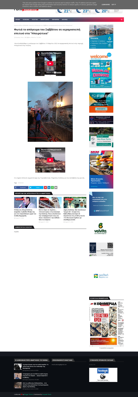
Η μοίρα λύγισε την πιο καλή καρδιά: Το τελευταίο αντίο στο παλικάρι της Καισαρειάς (35, 366)
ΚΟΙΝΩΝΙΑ (25, 25)
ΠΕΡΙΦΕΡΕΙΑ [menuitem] (55, 19)
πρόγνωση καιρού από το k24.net (89, 13)
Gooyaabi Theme (46, 394)
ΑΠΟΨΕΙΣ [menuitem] (65, 19)
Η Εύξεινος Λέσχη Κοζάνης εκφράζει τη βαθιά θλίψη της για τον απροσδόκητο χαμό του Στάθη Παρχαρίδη (25, 213)
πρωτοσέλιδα (104, 348)
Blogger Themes (28, 394)
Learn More (106, 4)
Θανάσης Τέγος (19, 37)
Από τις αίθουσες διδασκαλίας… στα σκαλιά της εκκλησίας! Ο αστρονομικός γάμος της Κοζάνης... (35, 385)
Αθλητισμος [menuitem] (45, 19)
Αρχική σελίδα (18, 25)
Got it (114, 4)
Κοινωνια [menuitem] (26, 19)
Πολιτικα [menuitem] (35, 19)
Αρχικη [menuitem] (17, 19)
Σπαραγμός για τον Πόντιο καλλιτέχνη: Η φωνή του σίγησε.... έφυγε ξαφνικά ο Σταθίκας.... (35, 375)
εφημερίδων (111, 348)
